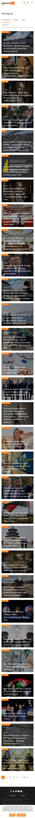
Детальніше (21, 815)
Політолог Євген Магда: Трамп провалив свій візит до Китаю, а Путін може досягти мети (16, 541)
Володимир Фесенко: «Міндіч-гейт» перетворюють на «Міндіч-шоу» (16, 616)
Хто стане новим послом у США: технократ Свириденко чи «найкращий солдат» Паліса (17, 72)
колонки (5, 25)
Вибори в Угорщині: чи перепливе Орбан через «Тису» (14, 716)
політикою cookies (27, 810)
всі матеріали (6, 20)
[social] (10, 791)
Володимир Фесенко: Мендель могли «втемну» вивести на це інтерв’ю (15, 568)
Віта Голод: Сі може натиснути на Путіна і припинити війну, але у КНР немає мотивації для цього (17, 492)
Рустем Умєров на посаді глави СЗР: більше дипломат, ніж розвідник (17, 122)
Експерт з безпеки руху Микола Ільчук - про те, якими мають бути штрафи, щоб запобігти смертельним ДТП (17, 343)
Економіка (5, 32)
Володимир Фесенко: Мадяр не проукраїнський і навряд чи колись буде (17, 691)
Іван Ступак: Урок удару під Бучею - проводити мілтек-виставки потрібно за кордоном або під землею (17, 146)
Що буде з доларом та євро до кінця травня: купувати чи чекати (16, 666)
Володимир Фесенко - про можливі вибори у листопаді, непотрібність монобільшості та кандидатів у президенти (16, 244)
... (20, 777)
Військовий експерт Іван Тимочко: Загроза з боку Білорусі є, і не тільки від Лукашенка (15, 517)
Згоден (12, 815)
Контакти (13, 795)
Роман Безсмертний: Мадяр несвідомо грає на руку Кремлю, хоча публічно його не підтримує (17, 269)
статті (23, 20)
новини (16, 20)
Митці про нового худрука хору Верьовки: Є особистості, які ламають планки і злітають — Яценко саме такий (17, 219)
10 (24, 777)
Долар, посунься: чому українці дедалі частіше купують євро (15, 370)
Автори (23, 795)
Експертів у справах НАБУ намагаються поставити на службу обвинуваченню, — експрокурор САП (16, 170)
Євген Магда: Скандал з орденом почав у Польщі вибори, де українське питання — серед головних (16, 294)
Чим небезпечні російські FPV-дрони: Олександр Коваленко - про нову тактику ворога (16, 739)
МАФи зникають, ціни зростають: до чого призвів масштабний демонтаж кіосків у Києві (16, 47)
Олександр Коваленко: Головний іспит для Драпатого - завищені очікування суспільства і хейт (15, 194)
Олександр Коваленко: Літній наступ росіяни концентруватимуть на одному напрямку (14, 591)
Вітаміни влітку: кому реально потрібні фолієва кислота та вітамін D (15, 444)
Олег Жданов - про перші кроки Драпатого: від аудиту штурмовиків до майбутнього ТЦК (17, 96)
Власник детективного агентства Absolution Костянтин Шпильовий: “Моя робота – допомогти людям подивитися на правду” (16, 415)
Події (4, 131)
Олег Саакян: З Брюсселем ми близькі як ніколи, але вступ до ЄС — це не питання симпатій (16, 764)
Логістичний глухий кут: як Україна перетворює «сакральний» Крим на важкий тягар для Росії (17, 319)
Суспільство (6, 403)
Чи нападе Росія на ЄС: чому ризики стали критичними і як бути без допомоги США (17, 642)
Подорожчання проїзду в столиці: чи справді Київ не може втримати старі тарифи (16, 467)
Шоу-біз (4, 205)
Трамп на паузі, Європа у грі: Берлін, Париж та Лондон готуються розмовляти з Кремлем (17, 393)
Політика (5, 57)
